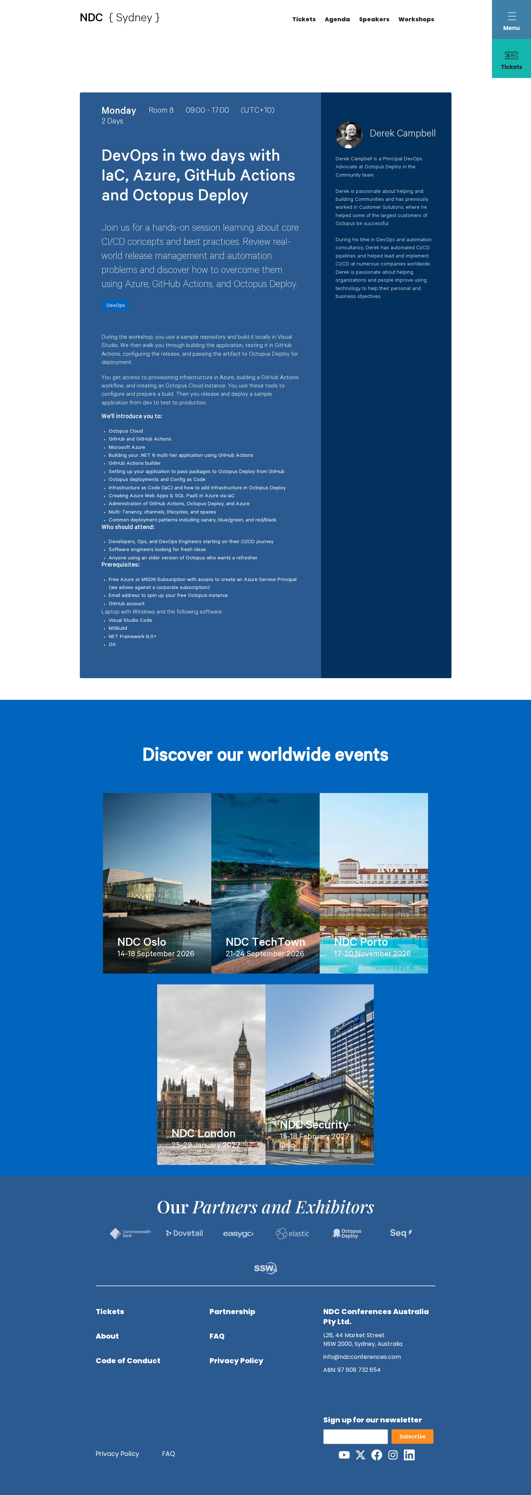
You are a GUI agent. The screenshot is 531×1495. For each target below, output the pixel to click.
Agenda (337, 19)
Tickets (304, 19)
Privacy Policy (236, 1361)
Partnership (232, 1311)
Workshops (416, 19)
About (107, 1336)
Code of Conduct (128, 1361)
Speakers (374, 19)
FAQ (217, 1336)
